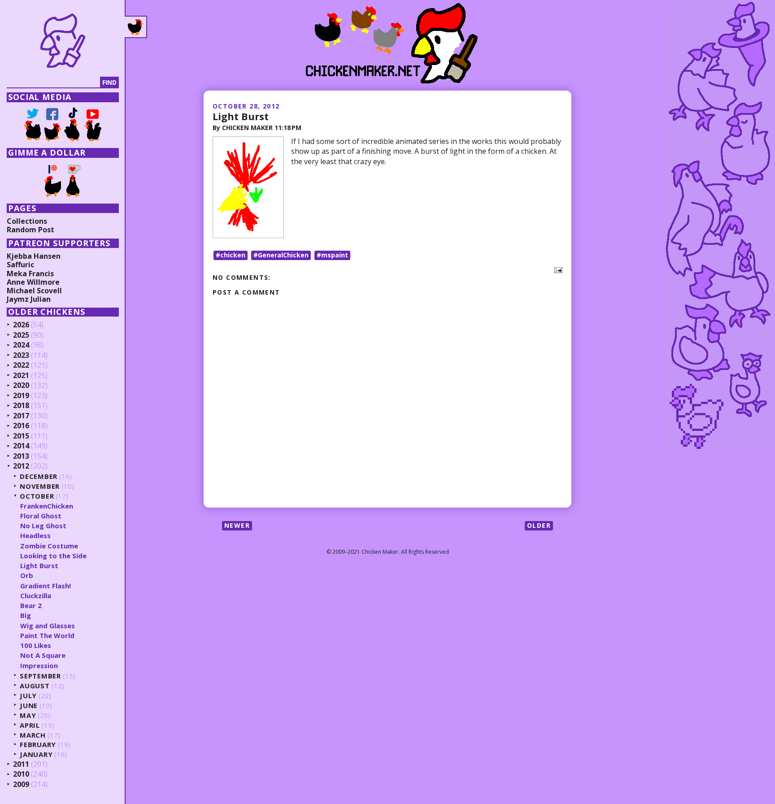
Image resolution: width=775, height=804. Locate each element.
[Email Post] (556, 269)
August (35, 686)
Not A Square (42, 655)
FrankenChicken (46, 505)
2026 (21, 325)
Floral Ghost (40, 515)
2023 (21, 356)
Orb (26, 575)
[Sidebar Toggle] (136, 27)
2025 (21, 335)
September (40, 676)
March (33, 735)
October (37, 496)
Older (539, 525)
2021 (21, 376)
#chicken (230, 255)
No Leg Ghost (43, 525)
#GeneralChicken (281, 255)
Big (25, 615)
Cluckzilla (35, 595)
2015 (21, 436)
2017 (21, 416)
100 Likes (35, 645)
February (38, 744)
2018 (21, 406)
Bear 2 (31, 605)
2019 (21, 396)
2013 (21, 456)
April (30, 725)
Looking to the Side (53, 555)
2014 (21, 446)
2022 (21, 365)
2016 (21, 426)
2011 (21, 765)
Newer (237, 525)
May (28, 715)
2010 (21, 774)
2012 (21, 466)
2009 (21, 785)
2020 (21, 386)
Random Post (30, 230)
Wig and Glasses (47, 625)
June (29, 705)
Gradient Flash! (45, 585)
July (28, 696)
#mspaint (332, 255)
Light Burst (241, 116)
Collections (27, 221)
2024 (21, 345)
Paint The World (47, 635)
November (40, 486)
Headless (35, 535)
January (36, 754)
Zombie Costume (49, 545)
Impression (39, 665)
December (38, 476)
